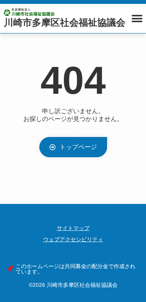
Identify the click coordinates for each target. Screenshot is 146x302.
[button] (137, 18)
